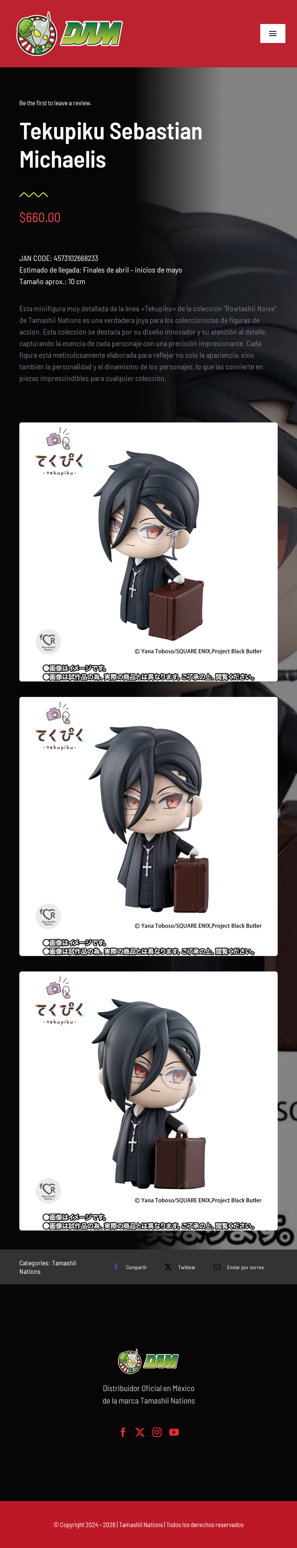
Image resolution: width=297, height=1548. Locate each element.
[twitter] (140, 1432)
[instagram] (157, 1432)
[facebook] (123, 1432)
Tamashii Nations (141, 1524)
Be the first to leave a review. (55, 102)
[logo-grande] (70, 11)
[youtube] (174, 1432)
